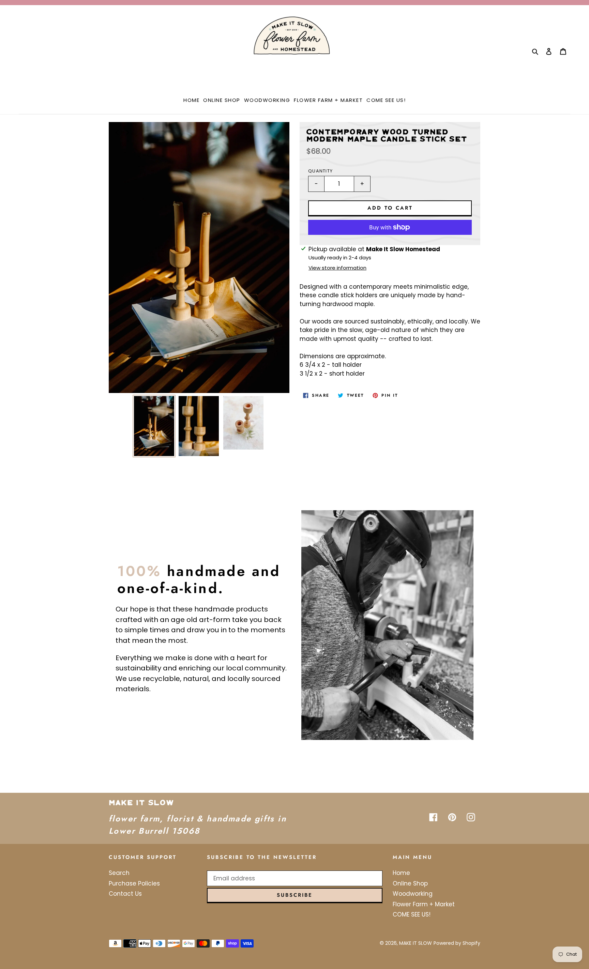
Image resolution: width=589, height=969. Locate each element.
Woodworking (413, 894)
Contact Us (125, 894)
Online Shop (410, 883)
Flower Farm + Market (424, 904)
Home (401, 873)
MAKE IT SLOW (415, 943)
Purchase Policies (134, 883)
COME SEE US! (412, 914)
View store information (337, 267)
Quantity (320, 171)
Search (119, 873)
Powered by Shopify (457, 943)
